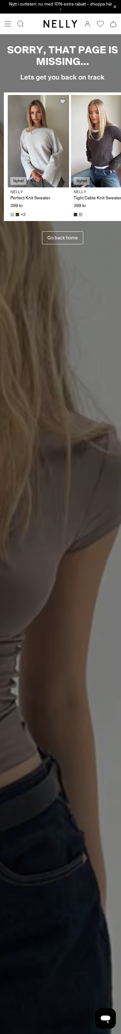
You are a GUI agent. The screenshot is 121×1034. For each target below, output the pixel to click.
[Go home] (60, 24)
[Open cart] (113, 24)
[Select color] (12, 214)
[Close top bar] (115, 7)
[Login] (87, 24)
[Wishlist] (100, 24)
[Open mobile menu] (8, 24)
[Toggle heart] (62, 101)
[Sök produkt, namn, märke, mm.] (21, 23)
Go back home (62, 238)
